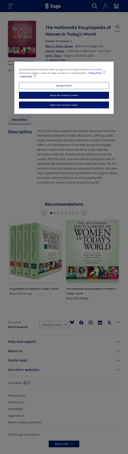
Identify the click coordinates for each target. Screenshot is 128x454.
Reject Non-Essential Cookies (64, 105)
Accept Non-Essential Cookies (64, 95)
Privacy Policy (95, 73)
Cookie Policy (26, 76)
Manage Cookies (64, 85)
